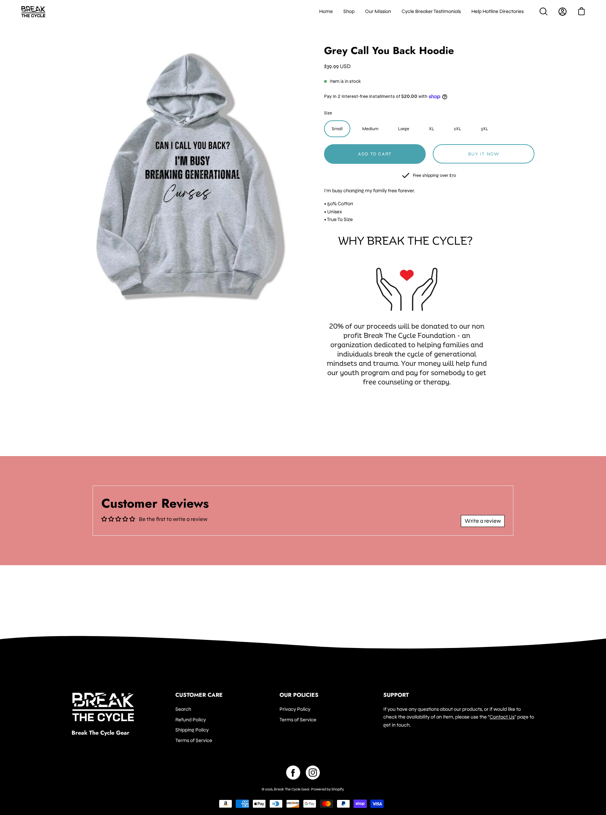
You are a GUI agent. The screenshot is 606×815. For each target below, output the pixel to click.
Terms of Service (193, 740)
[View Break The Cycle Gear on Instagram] (313, 773)
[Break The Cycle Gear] (33, 11)
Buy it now (483, 154)
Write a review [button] (483, 520)
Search (183, 709)
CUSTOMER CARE (199, 695)
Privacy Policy (295, 709)
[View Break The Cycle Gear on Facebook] (293, 773)
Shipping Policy (192, 730)
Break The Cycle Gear (100, 732)
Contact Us (502, 717)
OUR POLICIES (299, 695)
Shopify (337, 789)
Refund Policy (190, 719)
